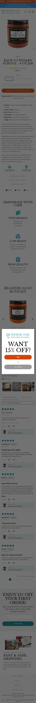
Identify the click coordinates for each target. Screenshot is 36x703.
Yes (18, 357)
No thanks (18, 367)
